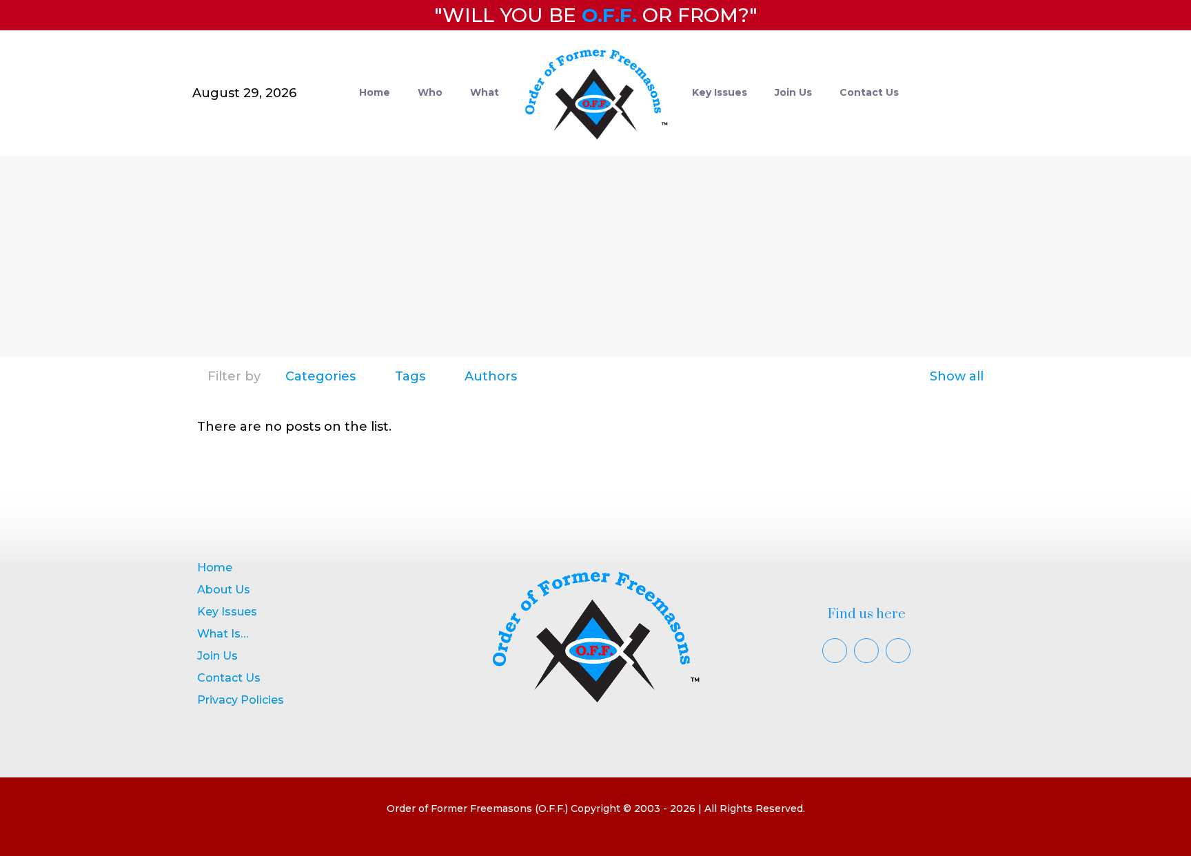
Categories (320, 376)
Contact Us (229, 677)
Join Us (217, 655)
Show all (957, 376)
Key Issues (227, 611)
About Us (223, 589)
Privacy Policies (240, 699)
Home (214, 567)
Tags (410, 376)
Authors (491, 376)
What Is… (222, 633)
